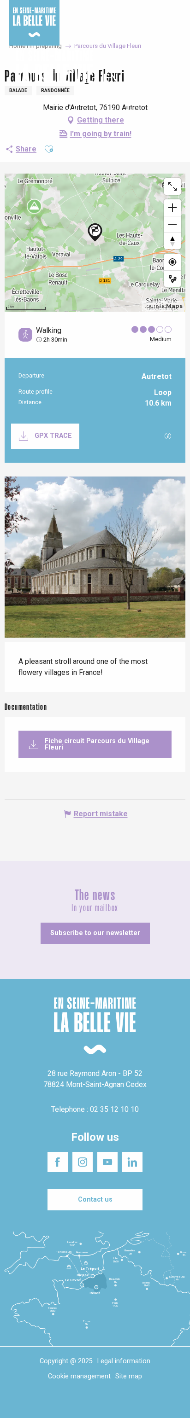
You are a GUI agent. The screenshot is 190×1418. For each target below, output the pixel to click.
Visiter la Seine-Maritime (158, 13)
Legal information (123, 1361)
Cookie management (79, 1376)
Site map (128, 1376)
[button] (175, 77)
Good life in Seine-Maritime (95, 13)
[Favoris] (154, 77)
